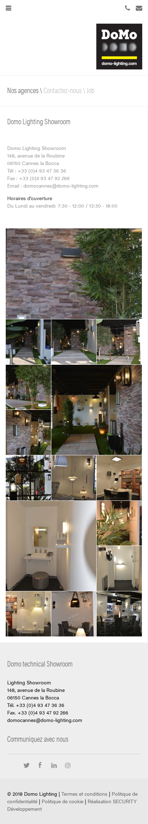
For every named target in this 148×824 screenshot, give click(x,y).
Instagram (68, 766)
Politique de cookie (62, 801)
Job (90, 90)
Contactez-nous (62, 90)
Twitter (28, 766)
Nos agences (22, 90)
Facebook (42, 766)
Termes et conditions (84, 793)
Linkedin (56, 766)
